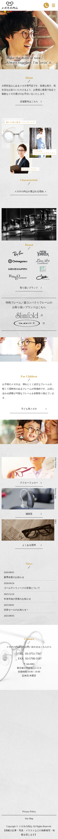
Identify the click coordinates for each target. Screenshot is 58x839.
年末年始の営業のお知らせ (17, 599)
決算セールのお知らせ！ (16, 610)
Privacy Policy (29, 811)
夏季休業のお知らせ (14, 577)
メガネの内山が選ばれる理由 (29, 191)
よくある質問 (29, 545)
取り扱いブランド (29, 287)
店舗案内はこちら (29, 101)
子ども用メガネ (29, 409)
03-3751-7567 (33, 653)
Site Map (29, 818)
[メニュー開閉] (53, 5)
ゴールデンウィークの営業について (22, 588)
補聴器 (29, 514)
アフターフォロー (29, 483)
